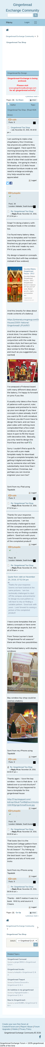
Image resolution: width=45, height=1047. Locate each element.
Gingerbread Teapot (16, 979)
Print (33, 100)
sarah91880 (19, 1003)
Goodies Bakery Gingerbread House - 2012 (30, 271)
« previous (29, 96)
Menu (9, 22)
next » (36, 96)
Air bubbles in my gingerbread (21, 990)
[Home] (7, 30)
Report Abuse (26, 1026)
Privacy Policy (25, 1029)
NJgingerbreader (20, 992)
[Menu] (35, 22)
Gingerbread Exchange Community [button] (20, 36)
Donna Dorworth (21, 982)
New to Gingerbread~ (17, 1000)
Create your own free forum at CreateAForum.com (15, 1025)
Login (27, 22)
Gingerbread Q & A (15, 985)
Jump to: (13, 941)
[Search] (35, 15)
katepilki (17, 972)
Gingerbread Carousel (17, 959)
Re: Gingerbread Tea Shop (22, 211)
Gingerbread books (16, 969)
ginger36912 (19, 962)
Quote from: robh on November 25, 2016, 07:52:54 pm (21, 578)
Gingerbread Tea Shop (16, 42)
